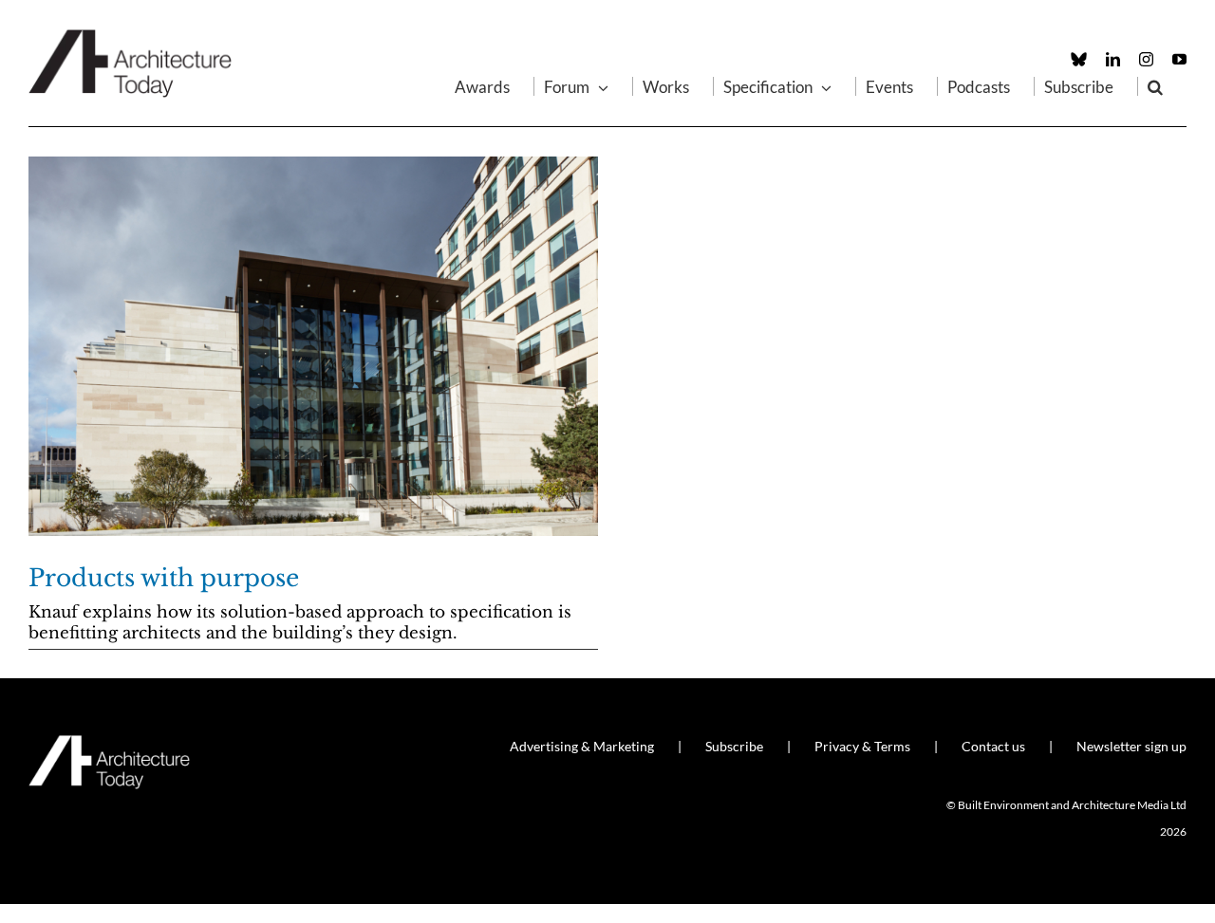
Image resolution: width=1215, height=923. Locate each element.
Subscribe (734, 746)
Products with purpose (163, 578)
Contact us (993, 746)
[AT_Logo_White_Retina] (109, 743)
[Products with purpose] (313, 346)
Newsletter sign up (1131, 746)
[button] (1155, 86)
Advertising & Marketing (582, 746)
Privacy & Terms (862, 746)
